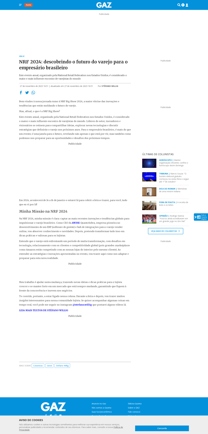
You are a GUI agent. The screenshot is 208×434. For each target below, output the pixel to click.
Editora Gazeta (134, 403)
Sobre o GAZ (134, 407)
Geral (49, 365)
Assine (28, 5)
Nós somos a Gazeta (101, 407)
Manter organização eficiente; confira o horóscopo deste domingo (173, 163)
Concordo (162, 428)
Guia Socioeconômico (102, 411)
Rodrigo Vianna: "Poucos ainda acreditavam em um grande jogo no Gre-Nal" (173, 218)
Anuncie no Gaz (99, 403)
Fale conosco (134, 411)
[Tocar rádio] (183, 5)
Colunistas (38, 365)
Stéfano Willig (62, 365)
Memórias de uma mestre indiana (173, 190)
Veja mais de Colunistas (164, 231)
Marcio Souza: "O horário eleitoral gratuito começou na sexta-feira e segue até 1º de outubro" (174, 177)
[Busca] (179, 5)
